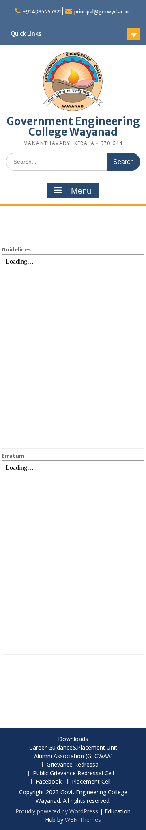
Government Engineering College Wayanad (73, 126)
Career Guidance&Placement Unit (73, 747)
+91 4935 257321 (41, 12)
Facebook (49, 782)
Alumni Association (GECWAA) (73, 756)
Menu (81, 190)
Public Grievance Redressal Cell (73, 773)
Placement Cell (91, 782)
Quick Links (26, 33)
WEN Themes (83, 820)
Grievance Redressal (73, 764)
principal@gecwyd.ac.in (101, 12)
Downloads (73, 739)
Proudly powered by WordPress (56, 811)
